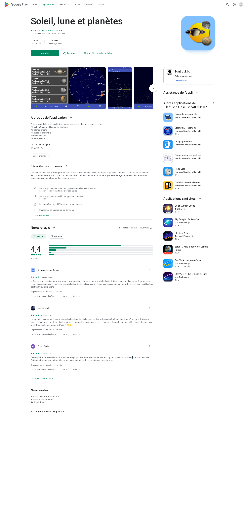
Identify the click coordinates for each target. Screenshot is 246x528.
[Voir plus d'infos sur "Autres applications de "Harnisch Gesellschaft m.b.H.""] (213, 103)
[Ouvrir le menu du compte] (241, 4)
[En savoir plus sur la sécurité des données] (42, 215)
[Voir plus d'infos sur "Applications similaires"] (199, 198)
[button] (68, 88)
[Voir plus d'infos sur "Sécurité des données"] (66, 166)
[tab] (34, 4)
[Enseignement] (40, 156)
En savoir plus (180, 80)
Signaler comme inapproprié (47, 411)
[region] (88, 42)
